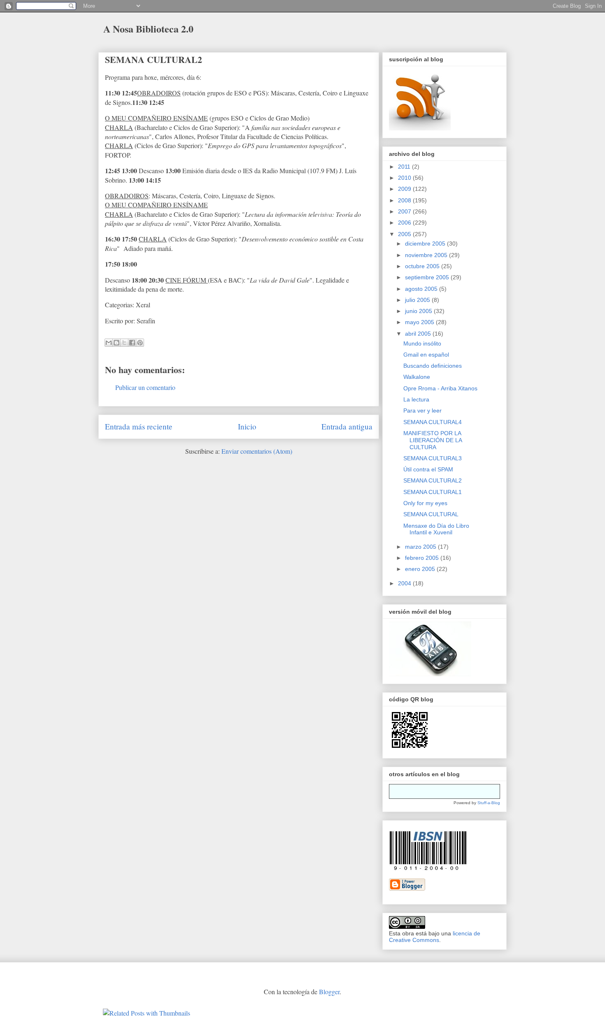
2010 (405, 177)
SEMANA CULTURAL (430, 514)
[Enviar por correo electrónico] (109, 343)
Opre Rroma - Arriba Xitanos (440, 388)
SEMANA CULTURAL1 (432, 492)
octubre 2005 (423, 266)
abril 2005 (419, 333)
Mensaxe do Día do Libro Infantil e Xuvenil (436, 529)
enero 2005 (421, 569)
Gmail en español (426, 354)
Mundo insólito (422, 343)
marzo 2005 (421, 546)
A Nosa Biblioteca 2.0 (148, 28)
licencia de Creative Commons (434, 936)
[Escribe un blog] (116, 343)
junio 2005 (419, 311)
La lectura (416, 399)
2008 (405, 200)
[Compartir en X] (124, 343)
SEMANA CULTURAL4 (432, 422)
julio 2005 (418, 300)
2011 (405, 166)
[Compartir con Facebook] (132, 343)
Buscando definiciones (432, 365)
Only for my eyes (425, 503)
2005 (405, 234)
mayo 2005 (420, 322)
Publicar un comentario (145, 387)
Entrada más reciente (138, 426)
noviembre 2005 (427, 255)
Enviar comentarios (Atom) (256, 451)
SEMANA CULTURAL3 (432, 458)
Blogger (329, 991)
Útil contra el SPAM (428, 469)
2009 (405, 189)
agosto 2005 (422, 288)
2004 (405, 583)
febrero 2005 (422, 557)
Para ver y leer (422, 410)
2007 (405, 211)
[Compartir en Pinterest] (140, 343)
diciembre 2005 (426, 243)
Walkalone (416, 376)
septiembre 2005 (428, 277)
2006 (405, 222)
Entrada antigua (346, 426)
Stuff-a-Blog (488, 802)
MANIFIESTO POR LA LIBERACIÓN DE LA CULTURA (432, 440)
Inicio (247, 426)
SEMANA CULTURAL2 (153, 59)
